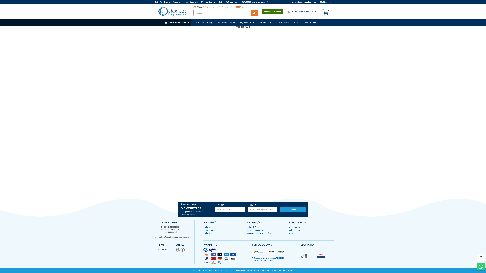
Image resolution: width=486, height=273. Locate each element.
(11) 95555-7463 (237, 7)
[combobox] (225, 13)
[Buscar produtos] (254, 13)
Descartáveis (311, 22)
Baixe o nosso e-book (272, 12)
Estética (233, 22)
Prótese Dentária (266, 22)
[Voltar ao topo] (481, 258)
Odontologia (207, 22)
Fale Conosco (210, 7)
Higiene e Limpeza (248, 22)
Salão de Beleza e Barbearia (289, 22)
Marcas (196, 22)
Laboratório (221, 22)
